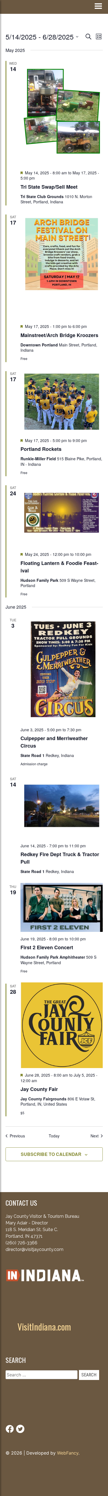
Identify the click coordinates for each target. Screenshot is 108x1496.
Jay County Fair (39, 1089)
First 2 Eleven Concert (46, 947)
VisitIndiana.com (44, 1326)
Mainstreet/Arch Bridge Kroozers (59, 335)
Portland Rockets (40, 449)
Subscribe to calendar (51, 1154)
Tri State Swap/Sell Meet (49, 186)
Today (54, 1136)
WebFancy (67, 1453)
